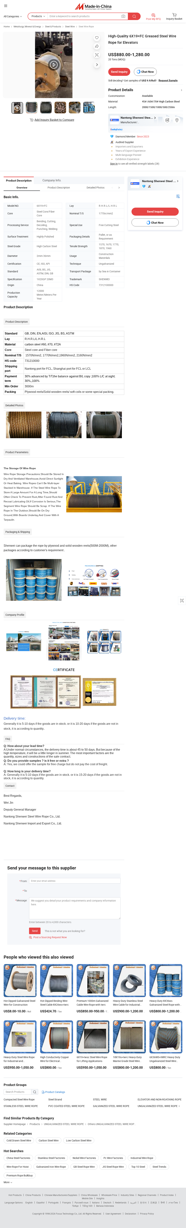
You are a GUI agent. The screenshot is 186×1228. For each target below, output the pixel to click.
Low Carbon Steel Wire (78, 1140)
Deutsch (107, 1202)
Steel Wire (70, 26)
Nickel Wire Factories (84, 1158)
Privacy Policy (147, 1213)
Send (35, 931)
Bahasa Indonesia (105, 1205)
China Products (33, 1195)
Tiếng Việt (87, 1205)
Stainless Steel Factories (51, 1158)
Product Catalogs (55, 1092)
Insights (100, 1198)
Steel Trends (159, 1166)
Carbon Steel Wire (48, 1140)
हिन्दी (163, 1202)
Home (7, 26)
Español (41, 1202)
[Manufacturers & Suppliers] (93, 6)
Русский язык (81, 1202)
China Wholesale (89, 1195)
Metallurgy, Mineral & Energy (27, 26)
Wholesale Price (109, 1195)
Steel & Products (53, 26)
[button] (112, 187)
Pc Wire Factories (113, 1158)
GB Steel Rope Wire (84, 1166)
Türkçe (75, 1205)
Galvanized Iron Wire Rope (51, 1166)
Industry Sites (127, 1195)
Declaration (130, 1213)
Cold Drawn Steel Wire (19, 1140)
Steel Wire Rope (86, 26)
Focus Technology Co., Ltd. (69, 1213)
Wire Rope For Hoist (18, 1166)
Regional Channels (147, 1195)
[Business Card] (178, 196)
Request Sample (168, 80)
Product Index (167, 1195)
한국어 (143, 1202)
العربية (133, 1202)
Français (66, 1202)
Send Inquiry (119, 71)
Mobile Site (87, 1198)
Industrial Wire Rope (142, 1158)
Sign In (114, 163)
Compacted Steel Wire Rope (19, 1099)
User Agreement (113, 1213)
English (29, 1202)
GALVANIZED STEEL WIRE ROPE (111, 1106)
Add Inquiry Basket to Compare (54, 120)
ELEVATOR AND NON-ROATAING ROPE (159, 1099)
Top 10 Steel (138, 1166)
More (7, 1182)
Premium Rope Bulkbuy (20, 1175)
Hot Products (15, 1195)
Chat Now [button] (147, 71)
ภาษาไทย (173, 1202)
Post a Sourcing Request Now (48, 937)
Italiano (96, 1202)
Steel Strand (55, 1099)
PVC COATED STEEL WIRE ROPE (66, 1106)
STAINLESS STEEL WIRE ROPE (21, 1106)
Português (53, 1202)
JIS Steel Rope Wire (113, 1166)
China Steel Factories (18, 1158)
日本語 (153, 1202)
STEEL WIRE (100, 1099)
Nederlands (120, 1202)
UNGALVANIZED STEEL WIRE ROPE (157, 1106)
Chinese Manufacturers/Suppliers (61, 1195)
